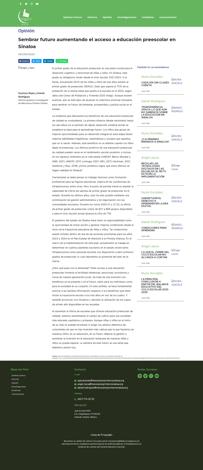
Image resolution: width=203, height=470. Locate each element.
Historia (92, 17)
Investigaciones (126, 17)
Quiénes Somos (72, 17)
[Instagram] (31, 3)
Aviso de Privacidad (101, 435)
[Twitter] (26, 3)
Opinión (107, 17)
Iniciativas (148, 17)
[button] (24, 61)
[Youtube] (37, 3)
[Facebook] (140, 376)
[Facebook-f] (20, 3)
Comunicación (168, 17)
